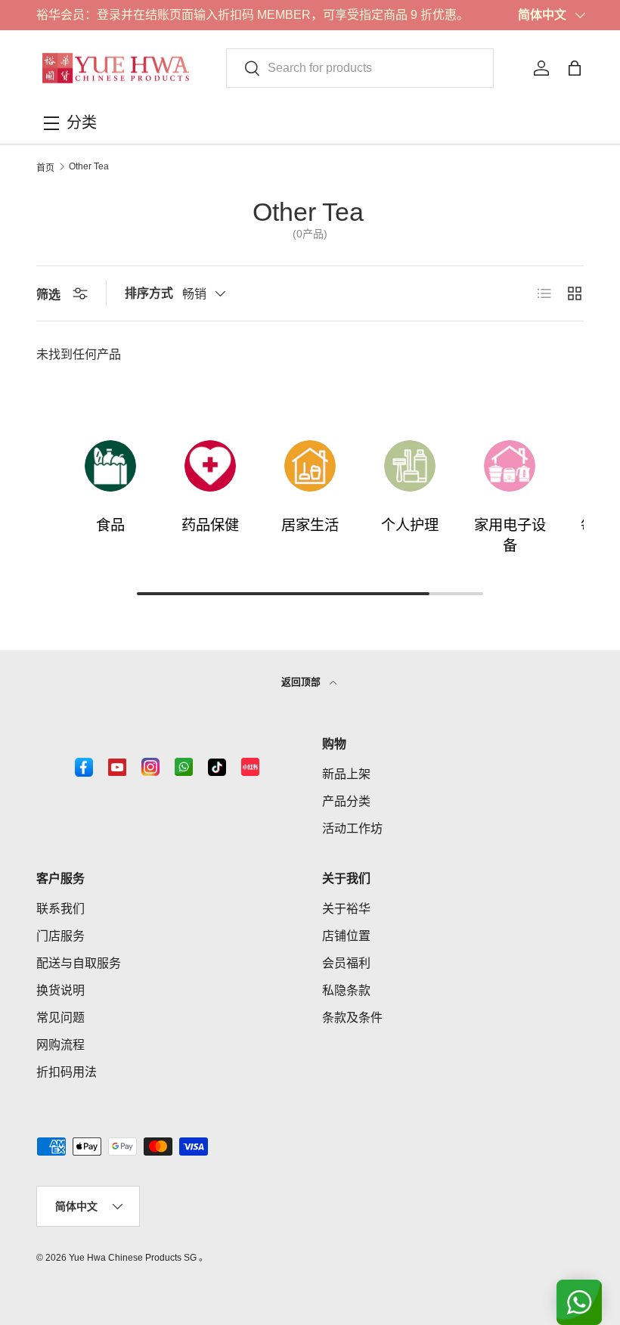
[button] (574, 68)
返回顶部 (302, 681)
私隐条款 (346, 990)
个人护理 (410, 525)
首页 (45, 168)
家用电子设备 (510, 535)
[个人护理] (410, 466)
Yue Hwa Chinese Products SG (133, 1257)
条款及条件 (352, 1017)
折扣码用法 (66, 1072)
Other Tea (89, 166)
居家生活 (310, 525)
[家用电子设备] (509, 466)
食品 (110, 525)
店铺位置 (346, 935)
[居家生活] (310, 466)
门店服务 (60, 935)
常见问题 (60, 1017)
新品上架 (346, 774)
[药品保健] (210, 466)
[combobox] (360, 68)
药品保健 (210, 525)
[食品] (110, 466)
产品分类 (346, 801)
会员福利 (346, 963)
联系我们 (60, 908)
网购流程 (60, 1044)
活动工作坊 (352, 828)
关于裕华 (346, 908)
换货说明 (60, 990)
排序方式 (149, 293)
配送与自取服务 (78, 963)
